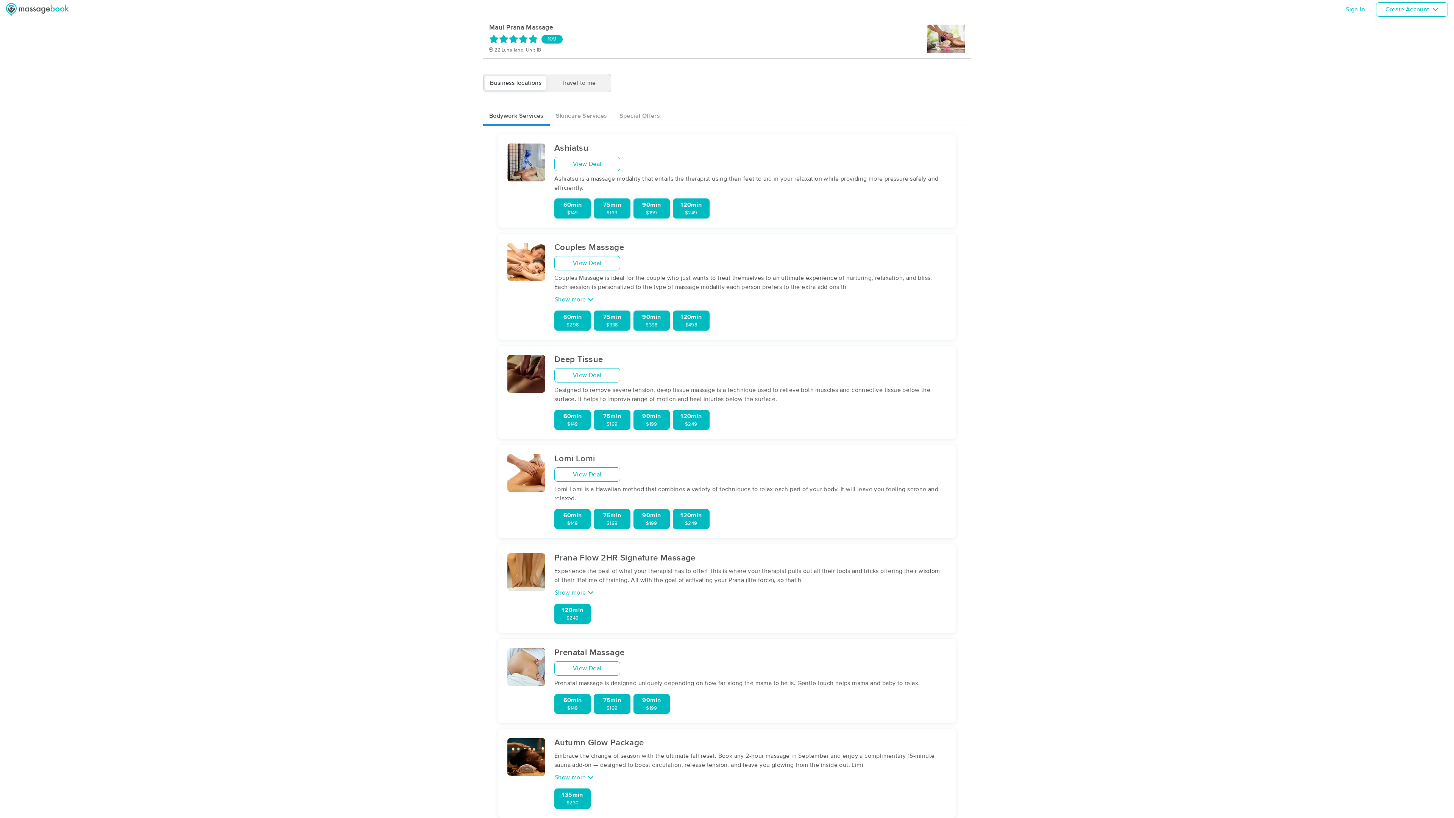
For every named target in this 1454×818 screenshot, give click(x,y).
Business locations (515, 83)
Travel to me (579, 83)
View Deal (587, 164)
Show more (571, 300)
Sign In (1355, 9)
